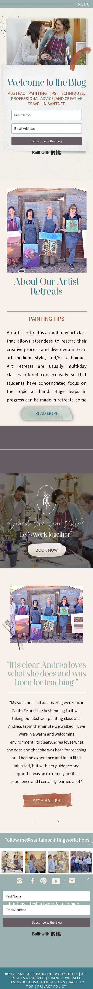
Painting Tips (46, 319)
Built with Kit (46, 153)
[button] (80, 4)
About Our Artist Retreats (46, 286)
